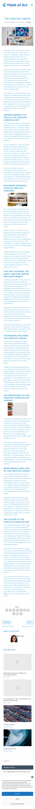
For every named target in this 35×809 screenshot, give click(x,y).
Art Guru (12, 22)
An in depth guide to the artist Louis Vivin (17, 772)
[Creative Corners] (18, 713)
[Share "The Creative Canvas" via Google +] (14, 610)
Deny (17, 799)
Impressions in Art (10, 749)
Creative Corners (9, 724)
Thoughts (28, 22)
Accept (17, 794)
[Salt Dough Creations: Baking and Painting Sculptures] (18, 662)
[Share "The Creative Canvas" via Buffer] (28, 610)
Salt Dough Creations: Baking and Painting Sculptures (15, 674)
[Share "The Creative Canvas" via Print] (21, 614)
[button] (32, 777)
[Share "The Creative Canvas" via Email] (17, 614)
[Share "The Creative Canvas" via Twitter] (10, 610)
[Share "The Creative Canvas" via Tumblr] (17, 610)
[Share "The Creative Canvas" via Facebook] (7, 610)
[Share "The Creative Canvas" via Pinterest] (21, 610)
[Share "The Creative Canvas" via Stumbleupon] (14, 614)
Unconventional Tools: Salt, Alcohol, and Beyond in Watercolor (17, 699)
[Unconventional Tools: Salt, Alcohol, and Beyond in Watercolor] (18, 687)
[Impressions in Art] (18, 737)
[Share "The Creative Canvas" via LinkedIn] (24, 610)
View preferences (17, 804)
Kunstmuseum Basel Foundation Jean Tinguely (17, 581)
